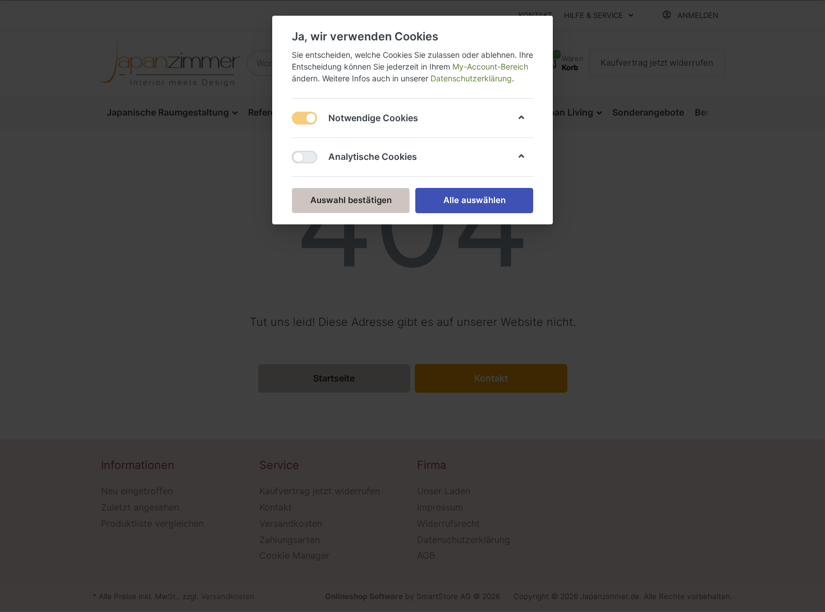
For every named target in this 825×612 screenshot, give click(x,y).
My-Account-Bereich (490, 66)
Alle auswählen (474, 200)
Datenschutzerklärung (471, 78)
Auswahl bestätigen (351, 200)
